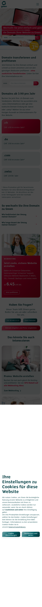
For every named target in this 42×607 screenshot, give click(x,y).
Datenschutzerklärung (17, 527)
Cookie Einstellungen (11, 534)
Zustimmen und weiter (30, 534)
